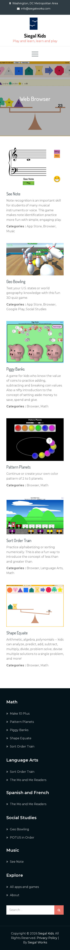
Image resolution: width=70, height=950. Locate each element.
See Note (13, 193)
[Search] (59, 910)
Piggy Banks (15, 369)
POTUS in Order (22, 837)
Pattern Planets (18, 466)
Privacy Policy (47, 938)
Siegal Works (37, 942)
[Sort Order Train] (35, 516)
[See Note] (35, 167)
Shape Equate (17, 632)
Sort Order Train (18, 540)
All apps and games (24, 887)
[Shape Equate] (35, 605)
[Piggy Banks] (35, 342)
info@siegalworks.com (35, 8)
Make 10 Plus (19, 713)
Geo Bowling (15, 281)
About (14, 895)
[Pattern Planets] (35, 439)
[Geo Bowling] (35, 259)
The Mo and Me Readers (28, 780)
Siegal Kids (35, 36)
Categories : (16, 226)
